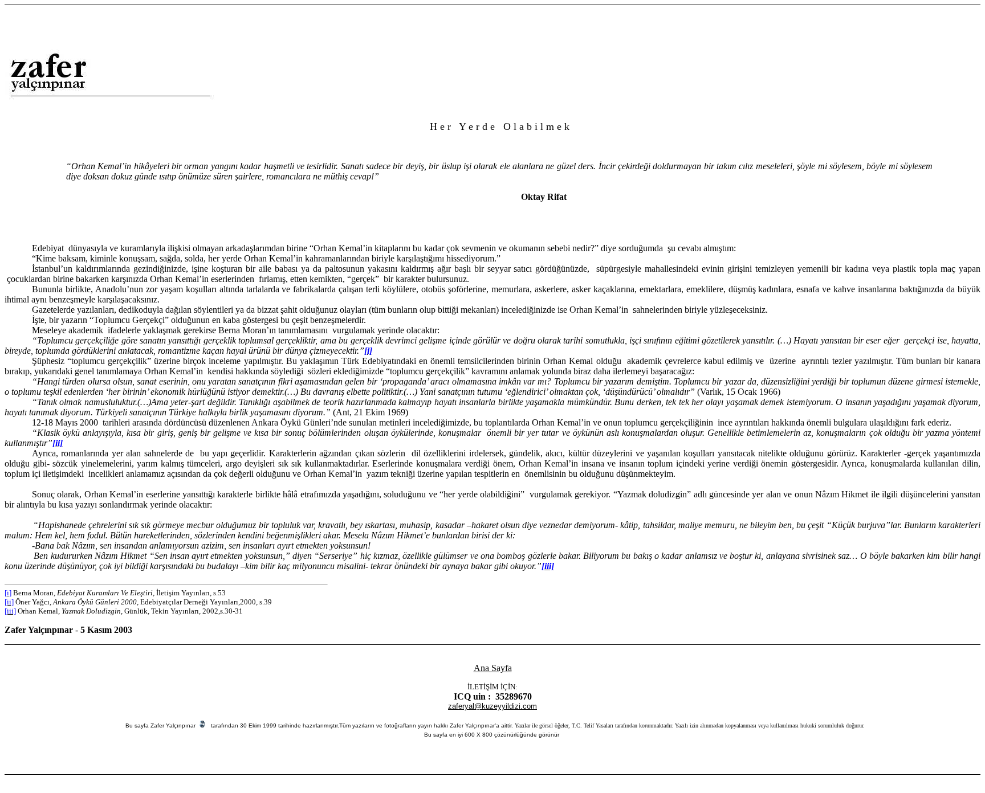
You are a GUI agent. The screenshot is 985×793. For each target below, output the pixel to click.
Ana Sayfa (493, 668)
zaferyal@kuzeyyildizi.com (492, 706)
